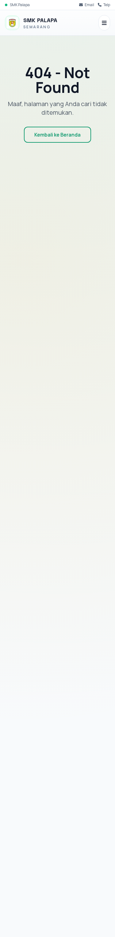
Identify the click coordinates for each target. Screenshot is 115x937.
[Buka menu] (104, 22)
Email (89, 4)
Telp (106, 4)
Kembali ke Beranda (57, 134)
